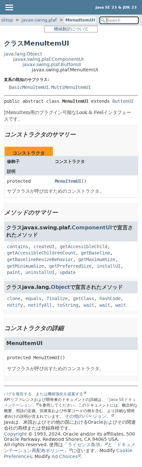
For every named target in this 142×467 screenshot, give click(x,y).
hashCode (110, 298)
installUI (109, 266)
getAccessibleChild (83, 246)
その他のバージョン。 (88, 416)
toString (67, 305)
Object (60, 287)
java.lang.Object (23, 54)
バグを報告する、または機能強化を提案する (43, 394)
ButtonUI (122, 101)
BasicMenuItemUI (29, 87)
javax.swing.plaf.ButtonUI (51, 64)
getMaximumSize (96, 259)
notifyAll (40, 305)
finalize (57, 298)
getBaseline (95, 252)
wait (89, 305)
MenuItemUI (80, 20)
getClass (83, 298)
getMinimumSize (25, 266)
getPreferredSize (70, 266)
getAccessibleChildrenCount (41, 252)
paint (13, 272)
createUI (43, 246)
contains (17, 246)
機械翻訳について (71, 28)
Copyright (15, 434)
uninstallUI (39, 272)
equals (33, 298)
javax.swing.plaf (39, 20)
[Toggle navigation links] (9, 7)
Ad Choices (65, 456)
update (68, 272)
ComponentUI (92, 227)
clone (13, 298)
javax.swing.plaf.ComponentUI (48, 59)
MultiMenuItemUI (71, 87)
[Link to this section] (80, 134)
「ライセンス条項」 (84, 444)
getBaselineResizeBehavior (40, 259)
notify (15, 305)
